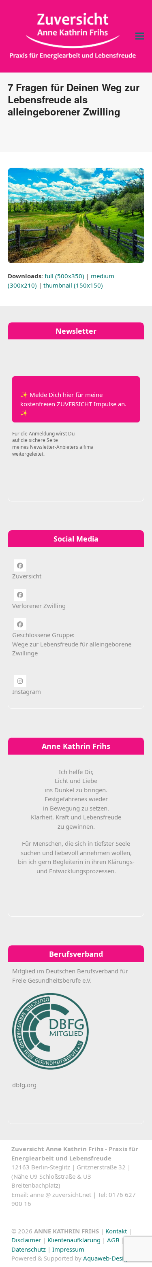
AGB (113, 1240)
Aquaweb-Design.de (111, 1258)
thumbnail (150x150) (73, 285)
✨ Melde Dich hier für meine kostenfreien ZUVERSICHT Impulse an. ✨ (73, 403)
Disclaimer (26, 1240)
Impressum (68, 1249)
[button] (139, 36)
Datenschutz (28, 1249)
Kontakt (116, 1231)
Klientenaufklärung (74, 1240)
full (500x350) (64, 276)
